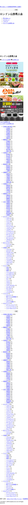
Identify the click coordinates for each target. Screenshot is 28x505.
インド (8, 280)
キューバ (8, 257)
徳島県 (8, 195)
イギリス (4, 59)
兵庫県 (8, 179)
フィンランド (10, 233)
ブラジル (8, 249)
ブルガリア (9, 239)
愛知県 (8, 169)
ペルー (8, 264)
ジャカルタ (9, 292)
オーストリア (10, 238)
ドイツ (8, 221)
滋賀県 (8, 174)
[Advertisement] (14, 39)
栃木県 (8, 143)
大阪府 (8, 177)
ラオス (8, 282)
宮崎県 (8, 211)
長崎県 (8, 206)
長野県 (8, 162)
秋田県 (8, 134)
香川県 (8, 197)
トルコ (8, 283)
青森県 (8, 129)
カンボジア (9, 287)
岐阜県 (8, 165)
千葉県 (8, 147)
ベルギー (8, 229)
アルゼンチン (10, 252)
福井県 (8, 159)
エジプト (8, 295)
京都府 (8, 175)
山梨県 (8, 161)
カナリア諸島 (10, 301)
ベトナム (8, 290)
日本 (7, 267)
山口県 (8, 192)
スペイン (8, 224)
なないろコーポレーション (14, 498)
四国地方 (5, 193)
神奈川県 (8, 151)
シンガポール (10, 274)
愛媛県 (8, 198)
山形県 (9, 59)
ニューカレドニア (11, 308)
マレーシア (9, 277)
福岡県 (8, 203)
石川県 (8, 157)
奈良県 (8, 180)
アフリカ (5, 293)
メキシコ (8, 254)
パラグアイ (9, 260)
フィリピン (9, 275)
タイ (7, 278)
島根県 (8, 187)
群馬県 (8, 144)
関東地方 (5, 139)
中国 (7, 269)
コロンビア (9, 262)
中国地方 (5, 183)
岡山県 (8, 188)
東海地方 (5, 164)
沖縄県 (8, 215)
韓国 (7, 270)
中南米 (5, 247)
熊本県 (8, 208)
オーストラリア (10, 305)
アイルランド (10, 231)
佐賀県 (8, 205)
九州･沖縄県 (6, 201)
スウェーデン (10, 226)
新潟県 (8, 154)
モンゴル (8, 288)
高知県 (8, 200)
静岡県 (8, 167)
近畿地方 (5, 172)
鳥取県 (8, 185)
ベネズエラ (9, 256)
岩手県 (8, 131)
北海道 (8, 128)
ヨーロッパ (6, 216)
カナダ (8, 246)
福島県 (8, 138)
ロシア (8, 241)
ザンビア (8, 300)
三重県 (8, 170)
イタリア (8, 223)
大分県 (8, 210)
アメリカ (8, 244)
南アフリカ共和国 (11, 296)
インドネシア (10, 272)
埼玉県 (8, 146)
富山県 (8, 156)
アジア (5, 265)
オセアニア (6, 303)
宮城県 (8, 133)
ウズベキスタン (10, 285)
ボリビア (8, 251)
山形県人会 (15, 59)
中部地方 (5, 152)
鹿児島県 (8, 213)
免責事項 (25, 498)
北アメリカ (6, 242)
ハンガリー (9, 236)
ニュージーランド (11, 306)
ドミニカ (8, 259)
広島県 (8, 190)
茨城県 (8, 141)
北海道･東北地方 (7, 126)
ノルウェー (9, 228)
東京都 (8, 149)
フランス (8, 220)
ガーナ (8, 298)
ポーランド (9, 234)
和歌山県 (8, 182)
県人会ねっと (10, 6)
